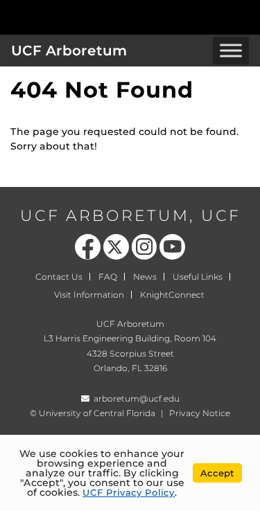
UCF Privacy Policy (129, 492)
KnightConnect (172, 294)
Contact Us (59, 276)
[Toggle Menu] (231, 50)
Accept (217, 472)
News (145, 276)
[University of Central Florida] (105, 17)
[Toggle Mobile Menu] (246, 16)
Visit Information (89, 294)
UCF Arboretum (69, 50)
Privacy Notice (199, 413)
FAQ (107, 276)
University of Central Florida (97, 413)
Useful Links (198, 276)
